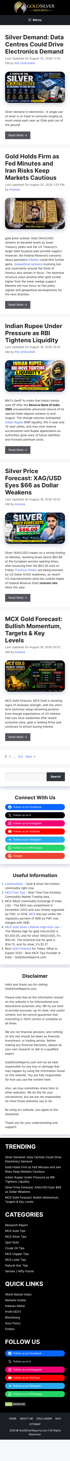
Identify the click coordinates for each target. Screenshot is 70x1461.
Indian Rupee (14, 422)
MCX (32, 914)
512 (21, 756)
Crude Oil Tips (14, 1248)
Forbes (9, 1329)
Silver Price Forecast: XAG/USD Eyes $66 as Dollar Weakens (33, 481)
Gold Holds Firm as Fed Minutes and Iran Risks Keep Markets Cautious (32, 167)
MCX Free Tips (15, 892)
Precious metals (26, 570)
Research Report (16, 1225)
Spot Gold (12, 1242)
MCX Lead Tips (15, 1259)
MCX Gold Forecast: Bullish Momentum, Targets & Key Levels (33, 629)
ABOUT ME (26, 1418)
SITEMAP (35, 1424)
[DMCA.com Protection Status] (15, 1405)
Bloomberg (12, 1317)
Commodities (14, 884)
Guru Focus (13, 1323)
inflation (33, 259)
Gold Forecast (21, 948)
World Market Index (18, 1294)
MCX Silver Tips (16, 1236)
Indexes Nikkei (15, 1306)
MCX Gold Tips (15, 1231)
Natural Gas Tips (16, 1265)
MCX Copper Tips (17, 1254)
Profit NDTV (13, 1311)
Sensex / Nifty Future (19, 1271)
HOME (12, 1418)
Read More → (17, 135)
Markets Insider (15, 1300)
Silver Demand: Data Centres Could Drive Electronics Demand (34, 44)
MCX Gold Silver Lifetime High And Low (32, 927)
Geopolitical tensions (28, 264)
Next (30, 756)
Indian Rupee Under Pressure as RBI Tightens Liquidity (33, 333)
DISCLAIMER (44, 1418)
